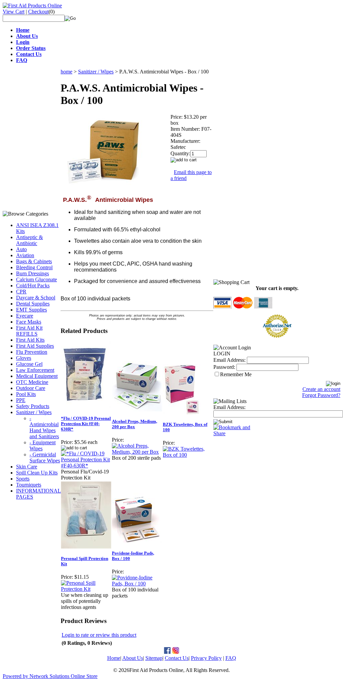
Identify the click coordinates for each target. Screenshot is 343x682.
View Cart (13, 11)
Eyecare (24, 316)
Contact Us (177, 658)
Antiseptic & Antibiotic (29, 240)
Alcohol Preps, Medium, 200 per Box (134, 424)
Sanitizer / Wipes (34, 412)
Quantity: (180, 153)
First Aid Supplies (35, 346)
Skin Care (26, 466)
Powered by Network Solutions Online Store (50, 676)
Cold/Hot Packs (33, 285)
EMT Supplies (31, 309)
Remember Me (236, 374)
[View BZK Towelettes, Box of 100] (188, 455)
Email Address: (229, 360)
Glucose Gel (29, 364)
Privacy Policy (206, 658)
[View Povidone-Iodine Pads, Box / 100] (137, 583)
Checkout (38, 11)
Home (113, 658)
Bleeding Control (34, 267)
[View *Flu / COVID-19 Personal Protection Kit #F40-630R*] (86, 465)
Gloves (23, 358)
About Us (132, 658)
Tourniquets (28, 485)
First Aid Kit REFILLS (29, 331)
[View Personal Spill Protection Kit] (86, 589)
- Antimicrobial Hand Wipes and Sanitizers (44, 427)
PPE (20, 400)
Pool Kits (26, 394)
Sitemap (153, 658)
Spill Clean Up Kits (37, 472)
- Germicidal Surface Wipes (44, 457)
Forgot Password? (321, 395)
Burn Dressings (32, 273)
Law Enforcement (35, 370)
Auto (21, 249)
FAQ (230, 658)
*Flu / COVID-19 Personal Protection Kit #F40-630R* (86, 424)
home (66, 71)
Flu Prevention (31, 352)
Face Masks (28, 322)
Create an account (321, 389)
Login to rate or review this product (99, 635)
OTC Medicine (32, 382)
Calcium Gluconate (36, 279)
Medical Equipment (37, 376)
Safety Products (32, 406)
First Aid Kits (30, 340)
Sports (22, 478)
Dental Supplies (33, 303)
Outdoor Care (30, 388)
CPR (21, 291)
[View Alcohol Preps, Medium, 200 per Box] (137, 452)
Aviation (25, 255)
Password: (224, 367)
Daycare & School (35, 297)
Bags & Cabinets (34, 261)
